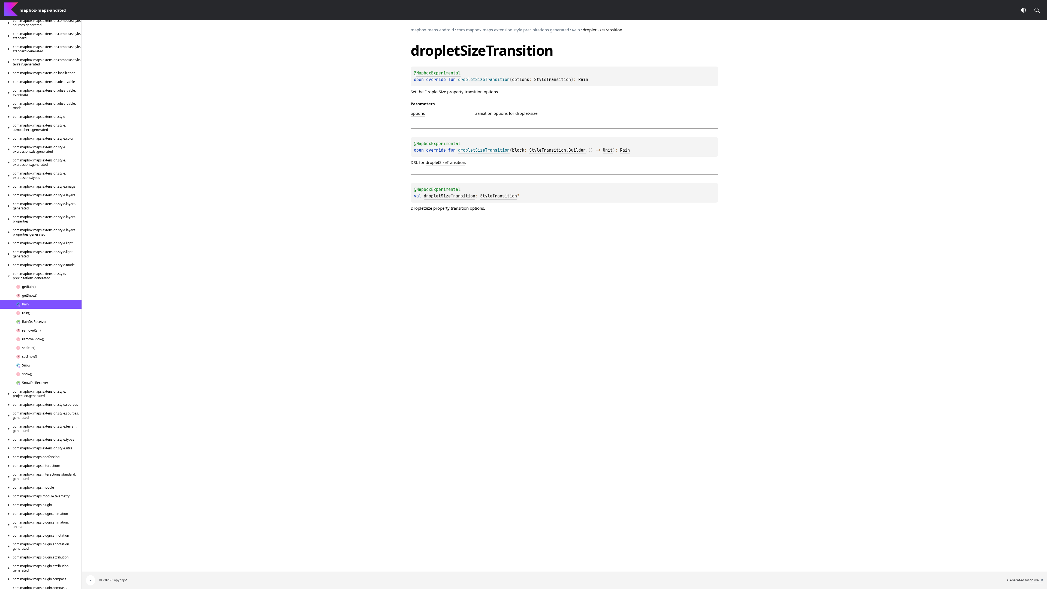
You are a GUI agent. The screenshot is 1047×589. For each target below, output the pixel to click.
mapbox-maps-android (432, 29)
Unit (608, 150)
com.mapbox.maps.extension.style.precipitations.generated (513, 29)
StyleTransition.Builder (557, 150)
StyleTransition (552, 79)
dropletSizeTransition (445, 162)
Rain (576, 29)
